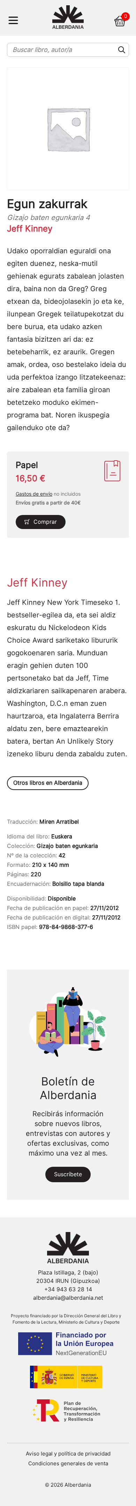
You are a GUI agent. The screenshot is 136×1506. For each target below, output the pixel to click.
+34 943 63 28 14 (68, 1289)
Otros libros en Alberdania (47, 782)
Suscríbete (68, 1174)
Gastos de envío (34, 494)
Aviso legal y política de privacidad (68, 1454)
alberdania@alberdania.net (68, 1297)
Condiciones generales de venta (68, 1463)
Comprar (45, 521)
